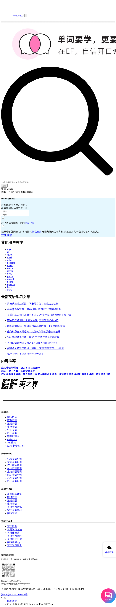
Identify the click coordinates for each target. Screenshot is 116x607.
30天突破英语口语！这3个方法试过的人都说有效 (33, 337)
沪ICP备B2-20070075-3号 (14, 594)
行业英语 (12, 430)
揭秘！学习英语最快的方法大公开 (25, 354)
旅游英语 (12, 423)
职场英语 (12, 497)
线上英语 (12, 433)
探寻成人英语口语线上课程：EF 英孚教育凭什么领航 (35, 348)
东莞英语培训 (14, 462)
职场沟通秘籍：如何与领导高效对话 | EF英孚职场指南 (36, 326)
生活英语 (12, 426)
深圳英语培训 (14, 474)
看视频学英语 (14, 494)
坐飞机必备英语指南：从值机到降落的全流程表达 (33, 331)
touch (10, 265)
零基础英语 (13, 436)
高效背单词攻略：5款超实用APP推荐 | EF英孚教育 (34, 309)
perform (11, 262)
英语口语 (12, 417)
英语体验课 (13, 532)
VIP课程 (11, 442)
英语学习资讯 (14, 507)
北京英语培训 (14, 459)
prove (10, 276)
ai (8, 252)
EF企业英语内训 (16, 445)
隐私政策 (29, 223)
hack (9, 287)
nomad (10, 279)
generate (11, 284)
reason (10, 271)
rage (9, 249)
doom (10, 268)
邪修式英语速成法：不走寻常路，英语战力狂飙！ (33, 303)
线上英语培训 (14, 481)
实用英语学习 (14, 510)
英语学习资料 (14, 536)
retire (9, 260)
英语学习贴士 (14, 545)
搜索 (4, 186)
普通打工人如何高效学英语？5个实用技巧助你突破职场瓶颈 (39, 315)
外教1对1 (12, 439)
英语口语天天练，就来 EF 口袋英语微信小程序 (32, 342)
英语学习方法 (14, 529)
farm (9, 290)
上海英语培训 (14, 471)
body (9, 273)
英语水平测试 (14, 539)
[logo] (4, 9)
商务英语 (12, 420)
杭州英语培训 (14, 468)
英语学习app (13, 542)
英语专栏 (12, 513)
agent (9, 254)
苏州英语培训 (14, 478)
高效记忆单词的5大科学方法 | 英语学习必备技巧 (32, 320)
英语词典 (12, 526)
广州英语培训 (14, 465)
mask (9, 257)
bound (10, 281)
